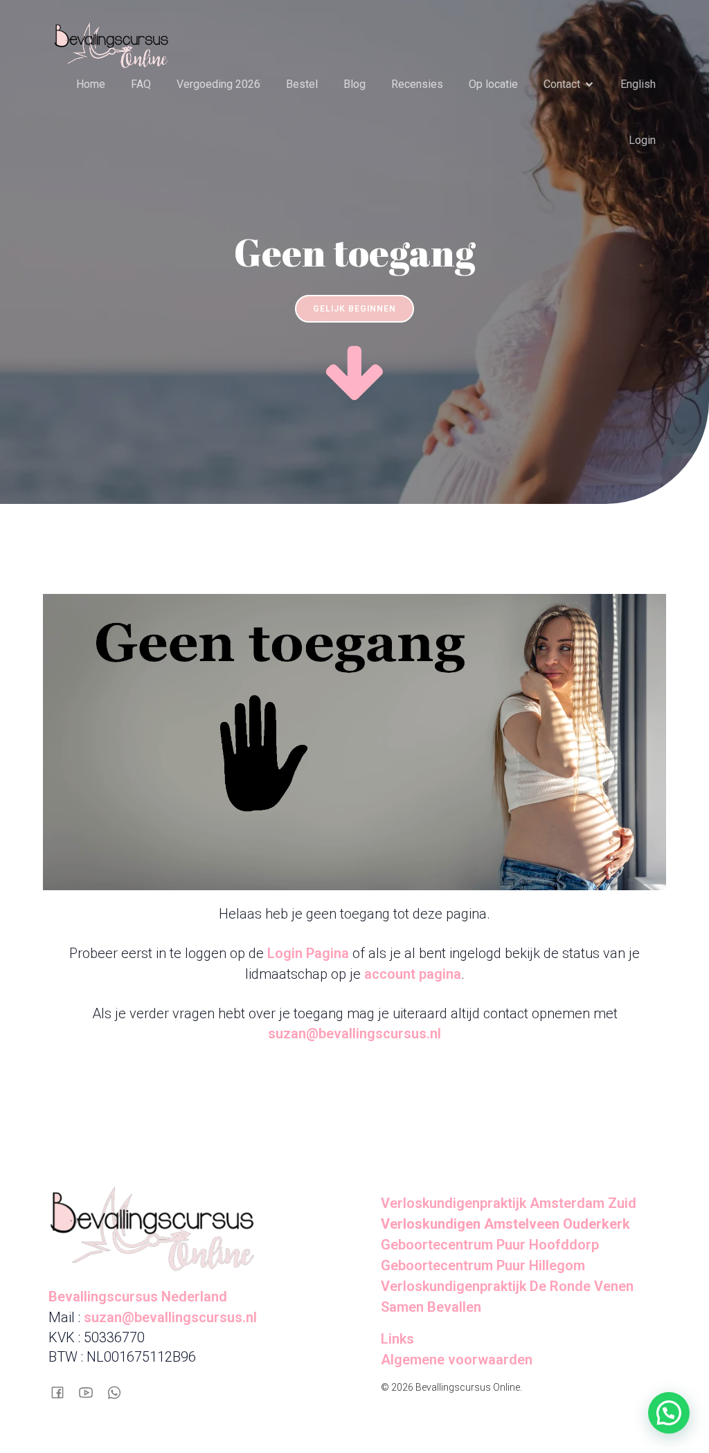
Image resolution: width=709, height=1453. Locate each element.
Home (90, 84)
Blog (354, 84)
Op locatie (493, 84)
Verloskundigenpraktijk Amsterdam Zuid (508, 1203)
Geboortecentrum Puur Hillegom (483, 1265)
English (638, 84)
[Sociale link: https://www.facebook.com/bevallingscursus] (62, 1390)
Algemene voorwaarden (456, 1359)
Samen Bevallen (431, 1307)
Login (642, 140)
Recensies (417, 84)
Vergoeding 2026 (218, 84)
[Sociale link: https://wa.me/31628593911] (119, 1390)
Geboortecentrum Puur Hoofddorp (490, 1244)
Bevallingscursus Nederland (137, 1296)
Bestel (302, 84)
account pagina (412, 974)
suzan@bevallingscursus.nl (354, 1033)
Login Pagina (308, 953)
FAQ (141, 84)
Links (397, 1338)
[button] (669, 1413)
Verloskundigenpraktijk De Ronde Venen (507, 1286)
